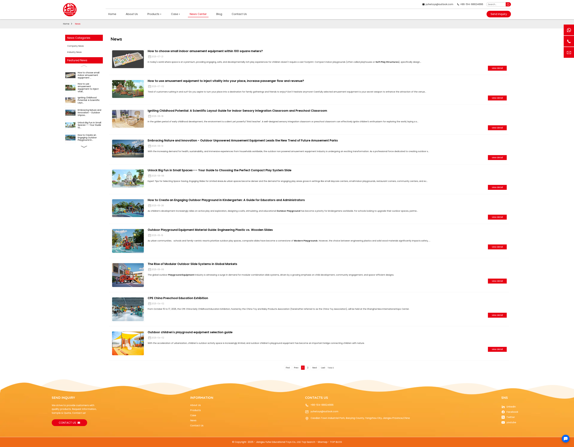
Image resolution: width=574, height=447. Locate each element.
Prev (296, 367)
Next (314, 367)
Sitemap (323, 442)
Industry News (74, 52)
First (288, 367)
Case (193, 415)
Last (323, 367)
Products (195, 410)
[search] (508, 4)
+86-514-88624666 (321, 404)
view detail (497, 68)
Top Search (308, 442)
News (77, 23)
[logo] (70, 9)
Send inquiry (499, 14)
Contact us (67, 423)
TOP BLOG (336, 442)
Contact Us (196, 425)
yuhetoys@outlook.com (324, 411)
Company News (75, 45)
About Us (195, 405)
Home (66, 23)
